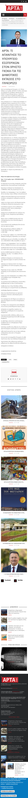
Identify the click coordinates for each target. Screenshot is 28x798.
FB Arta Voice (14, 688)
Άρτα (10, 359)
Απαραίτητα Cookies (7, 786)
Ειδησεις (4, 86)
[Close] (7, 760)
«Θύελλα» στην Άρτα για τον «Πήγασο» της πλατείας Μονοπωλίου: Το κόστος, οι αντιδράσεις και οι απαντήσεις (20, 768)
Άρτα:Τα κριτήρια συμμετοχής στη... (14, 482)
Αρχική (5, 18)
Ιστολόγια (11, 18)
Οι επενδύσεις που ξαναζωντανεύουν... (14, 543)
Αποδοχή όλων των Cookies (8, 795)
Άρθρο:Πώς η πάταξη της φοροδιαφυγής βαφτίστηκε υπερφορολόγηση (15, 747)
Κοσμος (10, 621)
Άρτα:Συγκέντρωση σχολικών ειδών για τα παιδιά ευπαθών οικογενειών (16, 637)
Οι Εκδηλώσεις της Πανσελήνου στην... (14, 513)
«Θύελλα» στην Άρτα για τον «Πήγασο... (14, 420)
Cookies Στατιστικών (7, 788)
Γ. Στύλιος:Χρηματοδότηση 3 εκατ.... (14, 574)
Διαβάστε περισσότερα (12, 784)
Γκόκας (15, 359)
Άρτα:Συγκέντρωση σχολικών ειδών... (14, 451)
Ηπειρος (10, 615)
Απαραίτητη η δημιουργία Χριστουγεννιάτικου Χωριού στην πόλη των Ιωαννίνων (17, 612)
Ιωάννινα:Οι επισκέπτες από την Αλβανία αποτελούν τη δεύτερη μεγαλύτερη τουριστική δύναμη (17, 758)
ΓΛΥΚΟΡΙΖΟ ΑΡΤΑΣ (5, 362)
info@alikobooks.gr (16, 691)
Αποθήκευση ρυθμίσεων (7, 791)
